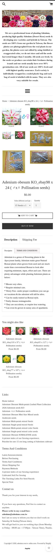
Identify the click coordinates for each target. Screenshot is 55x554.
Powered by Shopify (44, 543)
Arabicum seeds (9, 418)
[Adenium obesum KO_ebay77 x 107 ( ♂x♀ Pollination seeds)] (13, 359)
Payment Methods (10, 468)
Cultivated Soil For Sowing (14, 475)
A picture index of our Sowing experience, (20, 438)
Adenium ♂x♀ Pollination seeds (16, 411)
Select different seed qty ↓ (23, 201)
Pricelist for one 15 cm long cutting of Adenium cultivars (27, 441)
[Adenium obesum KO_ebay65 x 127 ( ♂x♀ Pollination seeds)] (41, 331)
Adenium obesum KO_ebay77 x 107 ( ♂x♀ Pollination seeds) (14, 370)
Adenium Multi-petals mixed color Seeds (20, 428)
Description (10, 239)
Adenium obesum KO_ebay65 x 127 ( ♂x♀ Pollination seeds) (41, 342)
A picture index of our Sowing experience (20, 472)
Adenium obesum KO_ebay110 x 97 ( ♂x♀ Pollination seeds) (14, 342)
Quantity (37, 201)
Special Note (7, 482)
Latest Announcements (12, 455)
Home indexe (8, 401)
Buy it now (28, 226)
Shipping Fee (29, 239)
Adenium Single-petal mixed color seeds (20, 431)
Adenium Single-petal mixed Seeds (17, 425)
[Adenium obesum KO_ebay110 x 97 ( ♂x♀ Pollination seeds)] (13, 331)
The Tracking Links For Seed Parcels (18, 478)
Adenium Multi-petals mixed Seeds (17, 421)
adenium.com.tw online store (26, 543)
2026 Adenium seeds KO (13, 408)
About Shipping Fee (11, 465)
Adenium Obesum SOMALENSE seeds (19, 435)
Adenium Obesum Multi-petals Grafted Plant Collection (26, 404)
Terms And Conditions (12, 462)
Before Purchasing (10, 458)
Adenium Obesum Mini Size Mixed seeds (20, 414)
